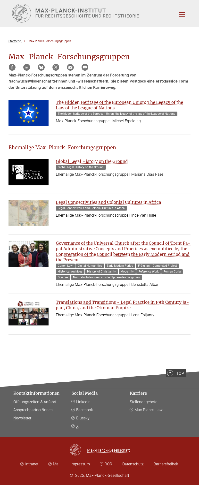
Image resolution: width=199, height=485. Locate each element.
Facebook (84, 410)
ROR (108, 464)
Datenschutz (133, 464)
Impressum (80, 464)
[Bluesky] (41, 67)
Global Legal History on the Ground (92, 161)
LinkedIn (83, 402)
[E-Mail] (70, 67)
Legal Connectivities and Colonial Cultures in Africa (108, 202)
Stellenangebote (143, 402)
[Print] (85, 67)
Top (180, 373)
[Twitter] (55, 67)
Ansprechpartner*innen (33, 410)
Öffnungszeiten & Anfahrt (34, 402)
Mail (56, 464)
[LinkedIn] (26, 67)
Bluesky (83, 418)
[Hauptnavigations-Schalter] (182, 14)
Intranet (31, 464)
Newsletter (22, 418)
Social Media (85, 393)
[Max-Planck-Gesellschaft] (78, 450)
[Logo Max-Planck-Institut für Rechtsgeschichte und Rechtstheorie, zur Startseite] (91, 13)
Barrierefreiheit (166, 464)
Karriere (138, 393)
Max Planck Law (148, 410)
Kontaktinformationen (36, 393)
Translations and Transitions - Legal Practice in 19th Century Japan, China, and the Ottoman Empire (122, 305)
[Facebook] (12, 67)
